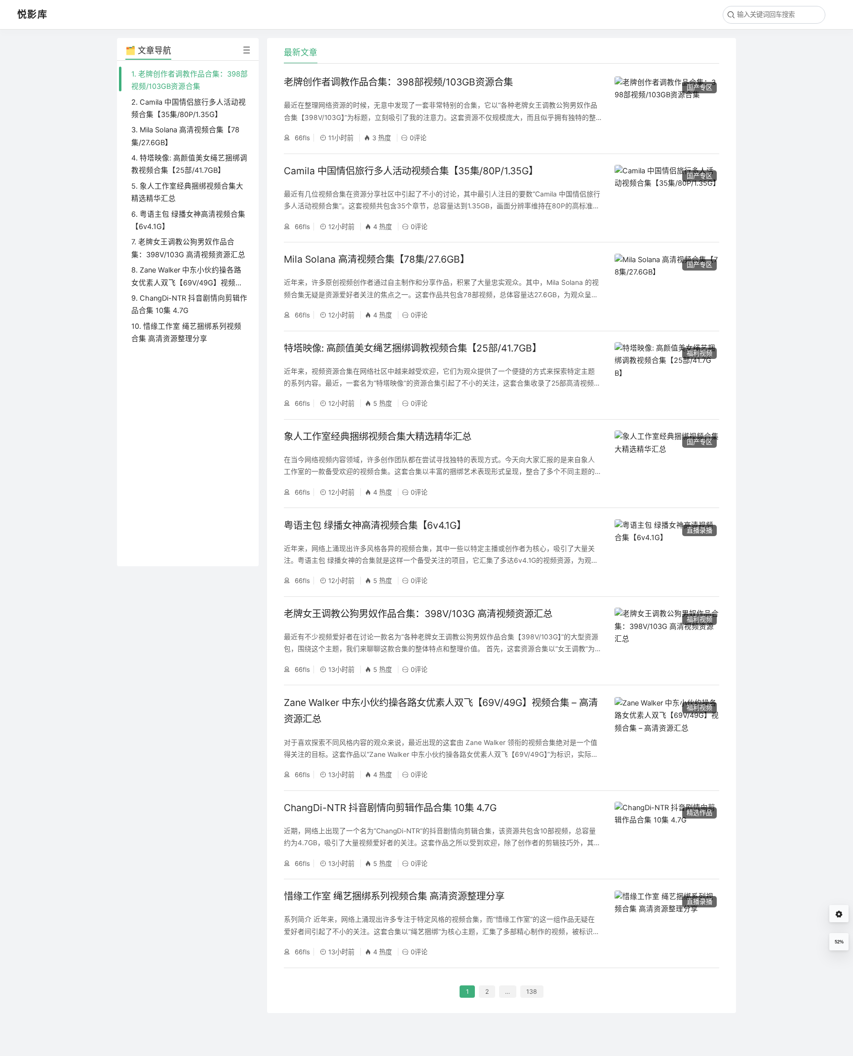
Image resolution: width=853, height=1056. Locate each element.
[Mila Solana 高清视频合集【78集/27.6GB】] (667, 287)
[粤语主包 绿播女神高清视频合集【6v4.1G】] (667, 552)
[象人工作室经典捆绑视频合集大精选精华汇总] (667, 463)
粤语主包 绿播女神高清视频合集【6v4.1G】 (375, 525)
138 (531, 991)
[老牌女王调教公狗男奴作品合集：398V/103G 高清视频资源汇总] (667, 641)
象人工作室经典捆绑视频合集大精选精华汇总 (377, 436)
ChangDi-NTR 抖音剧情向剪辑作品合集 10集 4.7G (390, 808)
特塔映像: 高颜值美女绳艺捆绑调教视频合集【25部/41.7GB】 (413, 348)
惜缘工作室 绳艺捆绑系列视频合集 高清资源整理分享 (394, 896)
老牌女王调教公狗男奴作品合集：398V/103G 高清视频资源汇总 (418, 614)
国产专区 (699, 87)
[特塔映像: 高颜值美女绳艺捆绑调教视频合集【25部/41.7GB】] (667, 375)
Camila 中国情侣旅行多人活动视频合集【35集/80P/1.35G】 (411, 171)
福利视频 (699, 353)
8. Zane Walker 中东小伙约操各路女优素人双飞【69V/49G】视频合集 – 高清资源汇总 (187, 283)
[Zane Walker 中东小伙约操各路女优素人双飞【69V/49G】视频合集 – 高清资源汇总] (667, 738)
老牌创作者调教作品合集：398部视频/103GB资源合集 (398, 82)
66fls (301, 138)
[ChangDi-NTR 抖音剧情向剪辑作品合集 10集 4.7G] (667, 835)
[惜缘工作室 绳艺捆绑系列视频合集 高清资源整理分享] (667, 924)
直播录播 (699, 530)
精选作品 (699, 813)
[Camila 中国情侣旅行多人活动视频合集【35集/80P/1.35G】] (667, 198)
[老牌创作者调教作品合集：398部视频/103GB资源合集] (667, 110)
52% (839, 941)
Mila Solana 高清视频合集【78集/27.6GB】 (376, 259)
